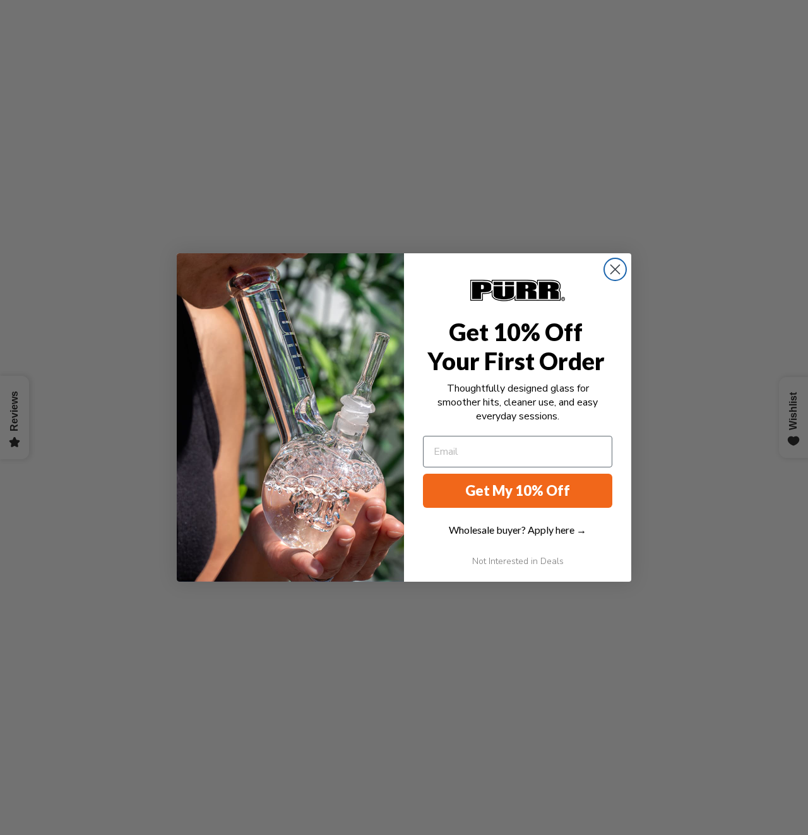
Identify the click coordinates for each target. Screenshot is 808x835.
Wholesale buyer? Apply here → (517, 530)
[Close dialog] (615, 269)
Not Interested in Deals (518, 561)
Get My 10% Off (517, 490)
